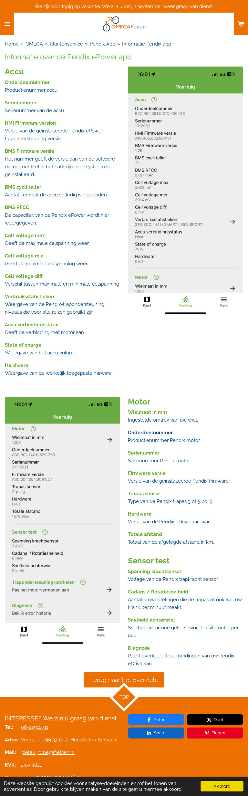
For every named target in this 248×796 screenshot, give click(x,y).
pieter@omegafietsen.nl (48, 752)
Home (12, 44)
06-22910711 (34, 727)
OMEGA (34, 44)
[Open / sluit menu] (7, 24)
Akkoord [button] (222, 786)
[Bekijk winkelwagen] (241, 24)
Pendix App (102, 44)
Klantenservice (66, 44)
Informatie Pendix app (146, 44)
